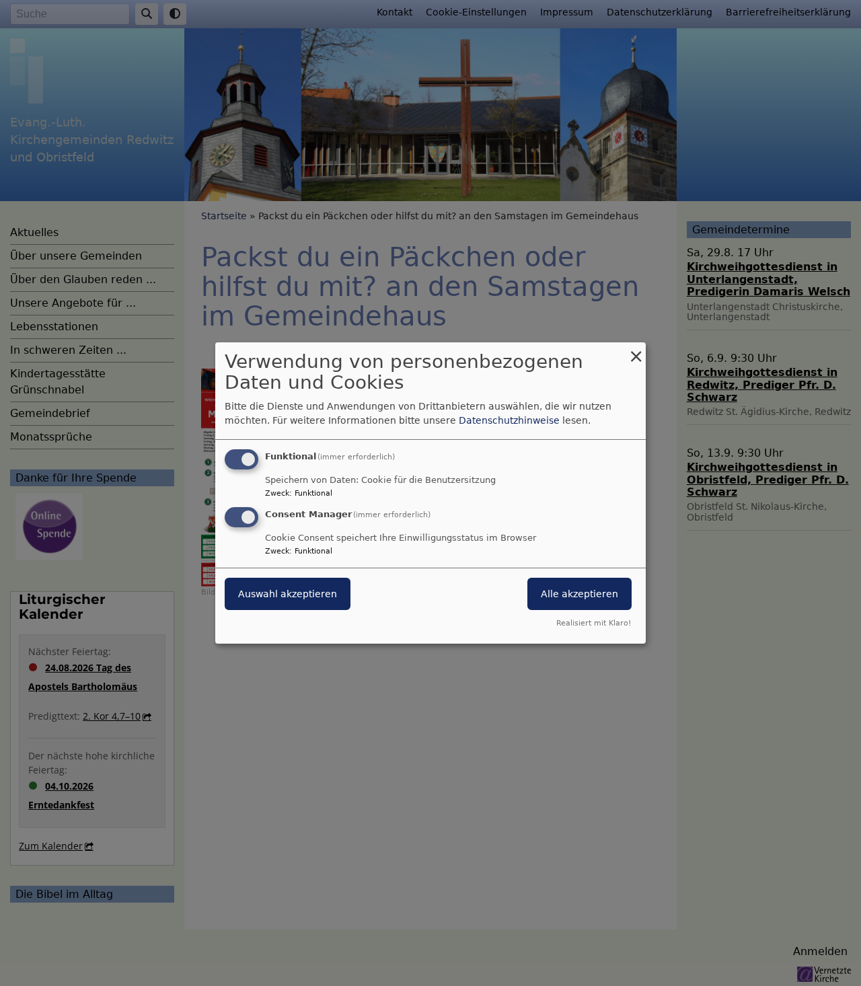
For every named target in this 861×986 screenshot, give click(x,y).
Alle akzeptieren (579, 594)
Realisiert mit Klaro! (593, 623)
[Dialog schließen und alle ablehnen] (636, 350)
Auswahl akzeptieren (287, 594)
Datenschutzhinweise (509, 420)
